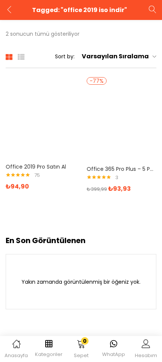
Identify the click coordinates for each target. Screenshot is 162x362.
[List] (21, 56)
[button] (81, 350)
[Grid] (9, 56)
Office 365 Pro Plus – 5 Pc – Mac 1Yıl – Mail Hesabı (121, 169)
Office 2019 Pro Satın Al (36, 166)
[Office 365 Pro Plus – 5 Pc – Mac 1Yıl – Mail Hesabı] (121, 123)
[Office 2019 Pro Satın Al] (40, 121)
